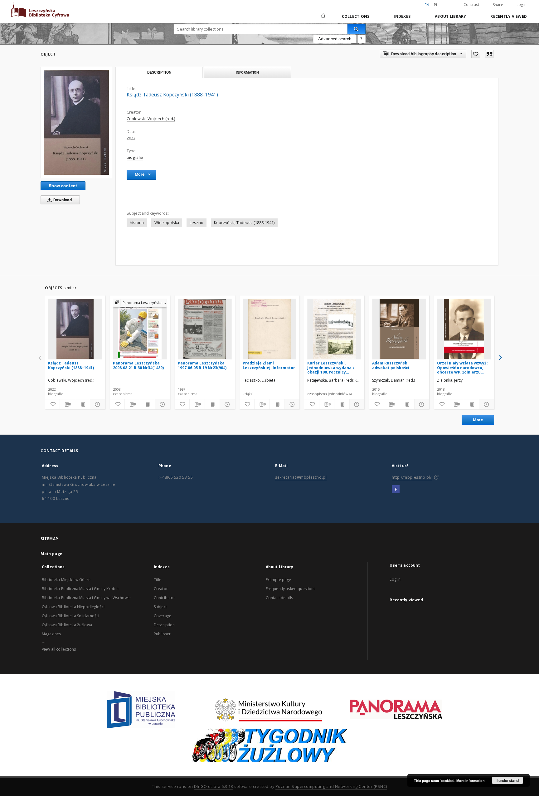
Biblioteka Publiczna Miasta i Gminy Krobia (80, 588)
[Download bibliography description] (67, 404)
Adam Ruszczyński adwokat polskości (390, 365)
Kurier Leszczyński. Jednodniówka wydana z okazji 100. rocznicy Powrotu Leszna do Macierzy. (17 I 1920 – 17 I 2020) (331, 367)
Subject (160, 606)
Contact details (279, 597)
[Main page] (323, 16)
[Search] (356, 29)
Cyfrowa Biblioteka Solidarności (71, 615)
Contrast (471, 4)
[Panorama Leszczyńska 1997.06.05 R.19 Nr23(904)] (204, 329)
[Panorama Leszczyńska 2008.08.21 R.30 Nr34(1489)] (140, 329)
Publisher (162, 634)
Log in (395, 579)
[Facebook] (396, 489)
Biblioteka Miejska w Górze (66, 579)
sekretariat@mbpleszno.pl (301, 477)
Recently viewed (508, 16)
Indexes (402, 16)
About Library (450, 16)
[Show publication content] (82, 404)
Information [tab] (247, 72)
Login (522, 4)
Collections (356, 16)
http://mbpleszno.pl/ (412, 477)
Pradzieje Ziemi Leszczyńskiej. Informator (269, 365)
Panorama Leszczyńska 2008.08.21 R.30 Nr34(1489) (138, 365)
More (478, 420)
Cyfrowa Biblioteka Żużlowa (67, 625)
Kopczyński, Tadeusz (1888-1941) (244, 222)
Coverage (162, 615)
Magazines (51, 634)
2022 (131, 138)
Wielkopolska (166, 222)
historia (137, 222)
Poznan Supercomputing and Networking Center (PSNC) (331, 786)
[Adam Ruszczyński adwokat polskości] (399, 329)
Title (158, 579)
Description (164, 625)
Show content (63, 185)
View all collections (59, 649)
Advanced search (335, 38)
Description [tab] (159, 72)
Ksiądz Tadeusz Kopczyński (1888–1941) (71, 365)
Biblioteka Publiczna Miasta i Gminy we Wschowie (86, 597)
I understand (508, 780)
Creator (161, 588)
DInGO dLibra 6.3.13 (213, 786)
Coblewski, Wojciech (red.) (151, 118)
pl (436, 5)
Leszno (196, 222)
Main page (52, 553)
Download (62, 200)
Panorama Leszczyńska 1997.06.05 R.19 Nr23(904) (202, 365)
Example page (278, 579)
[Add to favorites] (475, 54)
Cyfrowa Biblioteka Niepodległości (73, 606)
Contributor (164, 597)
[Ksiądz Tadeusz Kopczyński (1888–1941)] (76, 122)
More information (470, 780)
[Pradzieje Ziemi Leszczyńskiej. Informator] (269, 329)
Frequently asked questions (291, 588)
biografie (135, 157)
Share (498, 4)
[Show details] (96, 404)
